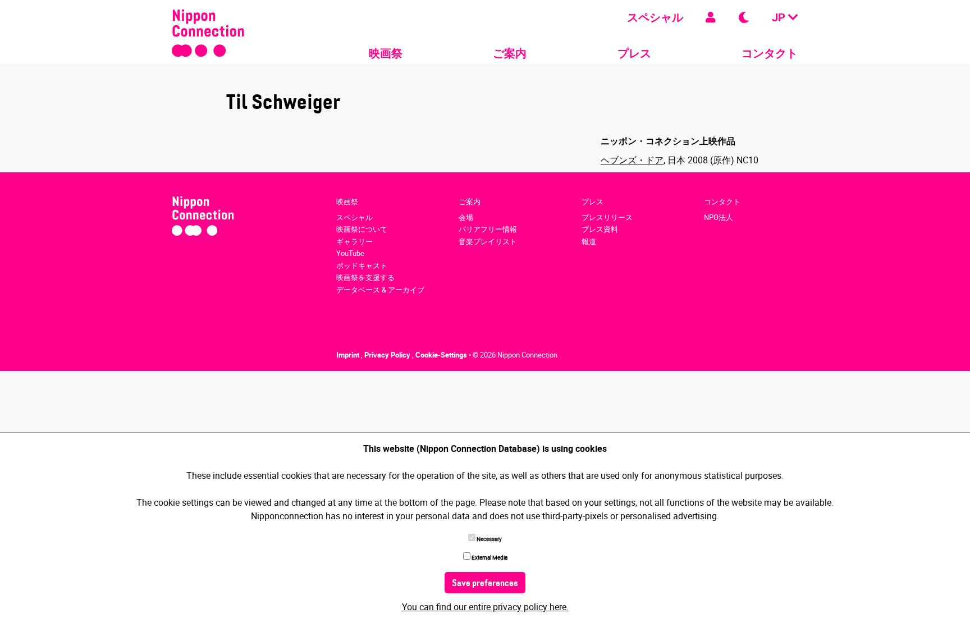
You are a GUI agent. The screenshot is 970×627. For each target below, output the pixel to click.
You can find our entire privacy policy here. (485, 607)
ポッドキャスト (361, 265)
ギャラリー (354, 241)
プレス (634, 53)
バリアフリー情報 (488, 229)
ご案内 (510, 53)
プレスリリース (607, 217)
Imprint (348, 355)
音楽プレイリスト (488, 241)
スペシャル (655, 17)
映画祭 (385, 53)
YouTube (350, 253)
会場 (466, 217)
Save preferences (485, 583)
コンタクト (770, 53)
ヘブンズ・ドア (632, 160)
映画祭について (361, 229)
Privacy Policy (388, 355)
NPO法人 (718, 217)
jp (780, 17)
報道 (589, 241)
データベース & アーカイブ (380, 290)
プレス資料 (600, 229)
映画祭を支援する (365, 277)
